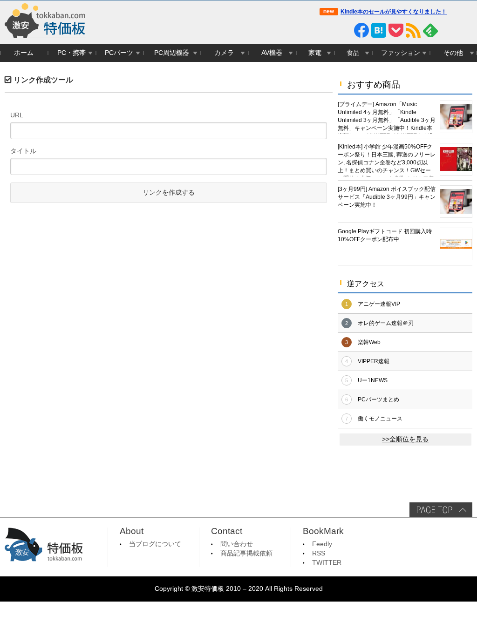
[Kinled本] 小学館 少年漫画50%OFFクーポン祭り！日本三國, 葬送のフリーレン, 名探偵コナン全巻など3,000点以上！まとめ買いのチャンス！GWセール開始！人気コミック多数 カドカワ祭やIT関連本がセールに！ (387, 159)
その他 (453, 52)
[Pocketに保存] (395, 30)
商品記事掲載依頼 (246, 553)
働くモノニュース (380, 418)
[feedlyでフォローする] (430, 30)
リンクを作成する (169, 192)
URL (16, 115)
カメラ (224, 52)
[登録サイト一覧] (447, 30)
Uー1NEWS (373, 380)
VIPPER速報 (373, 361)
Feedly (322, 544)
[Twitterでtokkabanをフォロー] (327, 30)
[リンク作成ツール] (464, 30)
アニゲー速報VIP (379, 304)
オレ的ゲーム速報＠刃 (386, 323)
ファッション (400, 52)
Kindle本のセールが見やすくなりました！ (394, 11)
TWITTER (326, 562)
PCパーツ (119, 52)
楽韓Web (369, 342)
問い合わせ (236, 544)
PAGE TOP (440, 509)
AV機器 (271, 52)
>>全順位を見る (405, 439)
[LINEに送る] (344, 30)
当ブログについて (155, 544)
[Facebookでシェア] (361, 30)
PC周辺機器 (171, 52)
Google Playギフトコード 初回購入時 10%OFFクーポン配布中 (385, 235)
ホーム (24, 52)
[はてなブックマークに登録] (378, 30)
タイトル (23, 151)
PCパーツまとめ (378, 399)
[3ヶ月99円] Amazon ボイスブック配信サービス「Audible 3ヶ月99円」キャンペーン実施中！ (387, 197)
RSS (318, 553)
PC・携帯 (71, 52)
